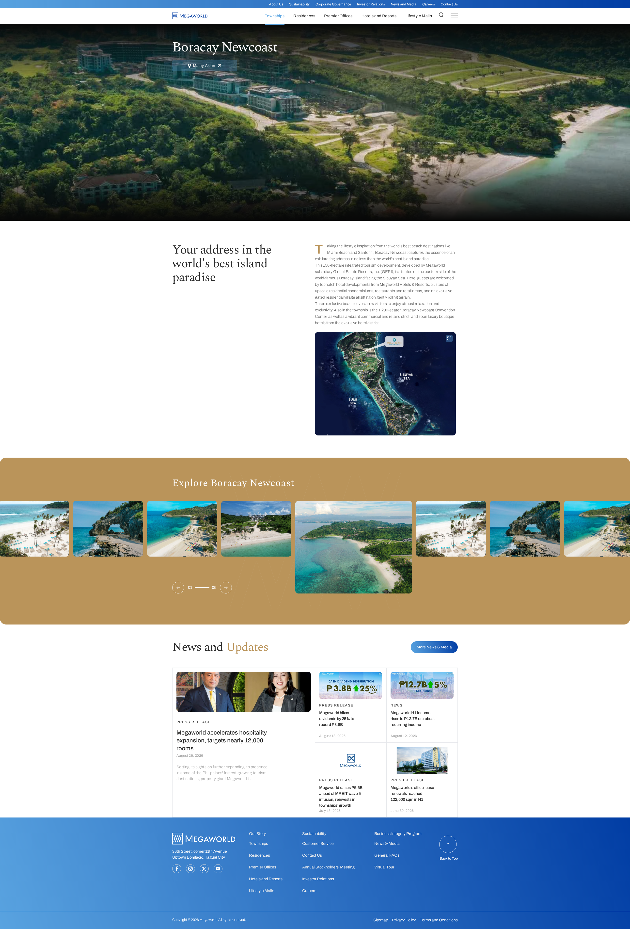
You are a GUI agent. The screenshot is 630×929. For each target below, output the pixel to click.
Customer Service (318, 843)
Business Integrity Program (398, 834)
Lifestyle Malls (261, 891)
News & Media (387, 843)
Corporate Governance (333, 4)
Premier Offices (262, 867)
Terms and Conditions (439, 920)
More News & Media (434, 647)
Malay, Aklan (204, 66)
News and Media (403, 4)
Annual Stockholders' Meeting (328, 867)
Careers (428, 4)
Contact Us (449, 4)
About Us (276, 4)
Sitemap (380, 920)
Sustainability (299, 4)
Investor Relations (371, 4)
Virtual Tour (384, 867)
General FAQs (386, 855)
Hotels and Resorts (266, 879)
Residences (259, 855)
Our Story (257, 834)
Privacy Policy (404, 920)
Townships (258, 843)
